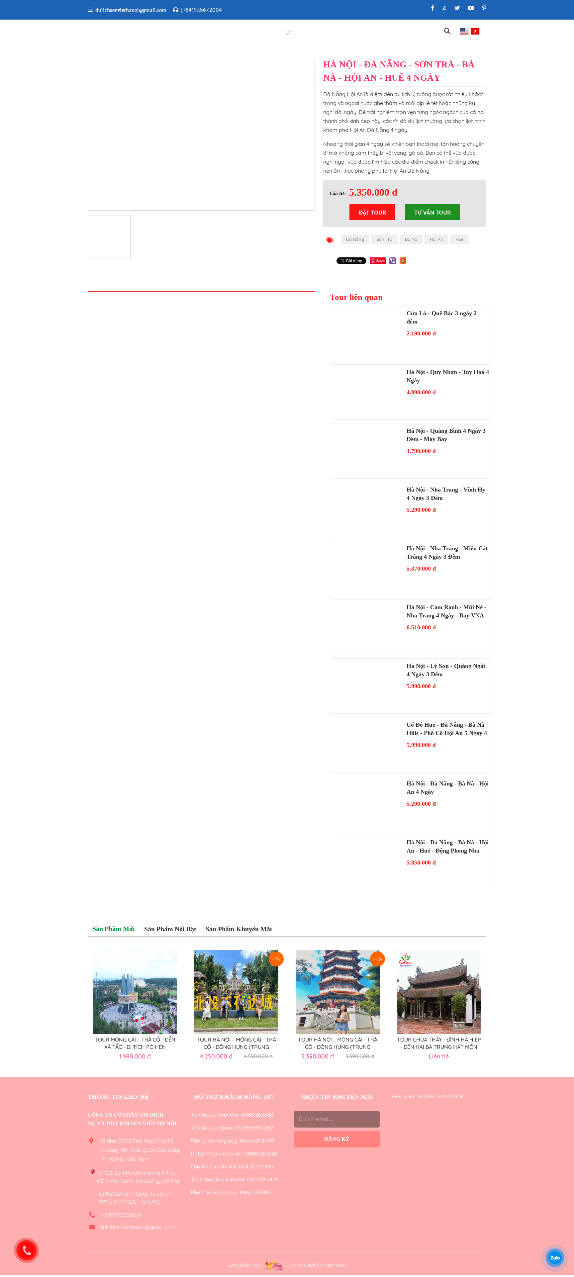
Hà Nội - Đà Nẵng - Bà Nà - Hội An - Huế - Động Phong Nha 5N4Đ (448, 847)
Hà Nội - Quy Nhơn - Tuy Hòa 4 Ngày (448, 376)
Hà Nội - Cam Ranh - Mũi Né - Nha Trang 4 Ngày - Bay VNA (446, 611)
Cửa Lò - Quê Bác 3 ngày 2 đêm (442, 317)
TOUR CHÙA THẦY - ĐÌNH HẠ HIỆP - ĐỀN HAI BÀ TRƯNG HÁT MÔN (439, 1043)
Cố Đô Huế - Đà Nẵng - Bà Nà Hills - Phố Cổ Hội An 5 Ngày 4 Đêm (447, 729)
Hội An (436, 239)
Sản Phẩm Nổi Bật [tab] (170, 929)
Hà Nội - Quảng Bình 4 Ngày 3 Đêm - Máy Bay (446, 434)
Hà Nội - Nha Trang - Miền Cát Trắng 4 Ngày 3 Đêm (447, 552)
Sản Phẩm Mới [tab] (113, 928)
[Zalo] (444, 8)
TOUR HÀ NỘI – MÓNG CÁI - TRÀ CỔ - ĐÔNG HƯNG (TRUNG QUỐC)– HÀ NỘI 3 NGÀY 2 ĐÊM (337, 1043)
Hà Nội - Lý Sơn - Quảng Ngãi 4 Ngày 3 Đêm (446, 670)
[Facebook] (432, 8)
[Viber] (392, 260)
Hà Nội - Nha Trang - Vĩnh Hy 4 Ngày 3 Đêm (446, 493)
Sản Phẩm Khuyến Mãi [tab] (239, 929)
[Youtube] (471, 8)
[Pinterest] (484, 8)
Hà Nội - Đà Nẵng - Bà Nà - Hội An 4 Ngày (448, 787)
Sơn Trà (384, 239)
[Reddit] (403, 260)
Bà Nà (411, 239)
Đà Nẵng (355, 239)
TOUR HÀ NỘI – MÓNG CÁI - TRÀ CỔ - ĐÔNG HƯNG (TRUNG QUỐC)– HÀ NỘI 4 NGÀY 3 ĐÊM (236, 1043)
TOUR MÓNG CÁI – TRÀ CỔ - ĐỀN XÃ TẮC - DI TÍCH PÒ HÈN (135, 1043)
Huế (459, 239)
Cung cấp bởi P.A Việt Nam (315, 1265)
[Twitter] (457, 8)
